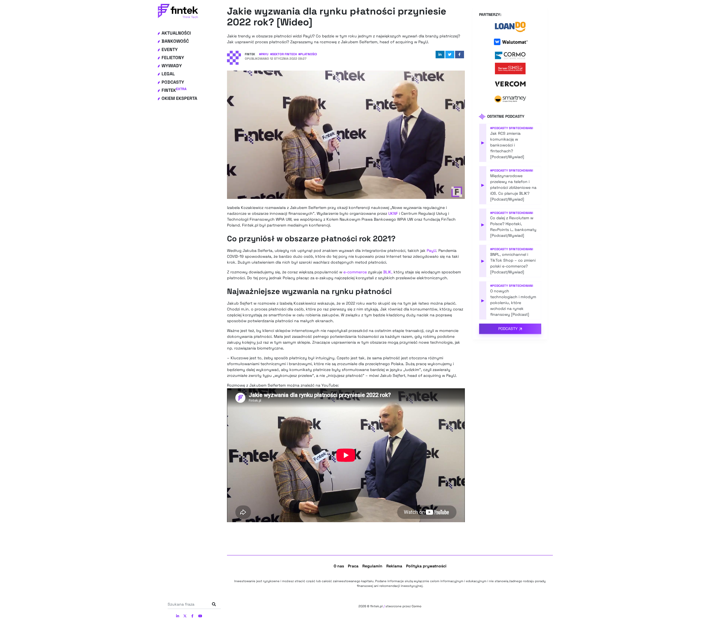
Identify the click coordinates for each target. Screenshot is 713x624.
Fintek (174, 90)
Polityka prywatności (426, 565)
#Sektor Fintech (283, 54)
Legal (168, 74)
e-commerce (355, 271)
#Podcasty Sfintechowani (511, 128)
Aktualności (176, 33)
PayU (431, 250)
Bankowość (175, 41)
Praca (353, 565)
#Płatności (307, 54)
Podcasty (173, 82)
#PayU (263, 54)
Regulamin (372, 565)
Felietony (173, 58)
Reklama (394, 565)
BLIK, (387, 271)
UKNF (393, 213)
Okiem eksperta (179, 98)
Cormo (416, 606)
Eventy (170, 49)
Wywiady (172, 66)
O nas (339, 565)
